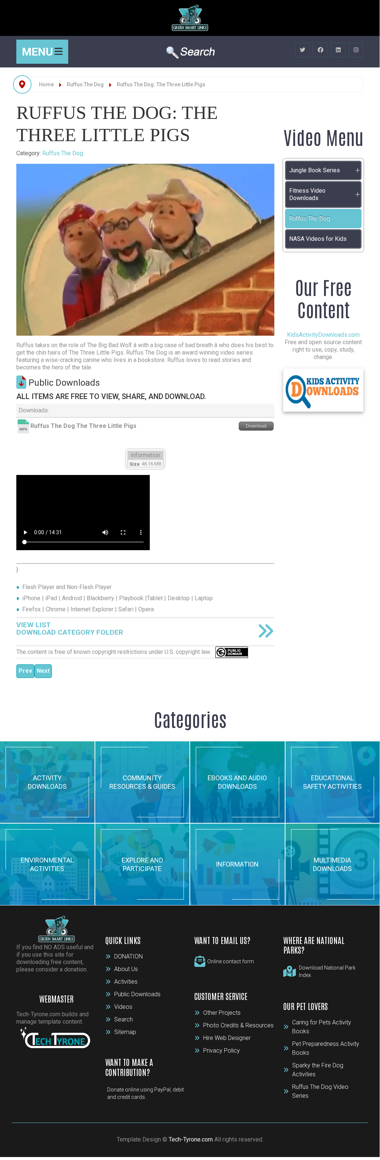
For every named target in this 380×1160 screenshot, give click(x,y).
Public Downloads (137, 994)
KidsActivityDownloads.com (323, 334)
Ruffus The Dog (62, 153)
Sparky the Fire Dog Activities (317, 1070)
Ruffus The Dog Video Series (320, 1091)
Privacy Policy (221, 1050)
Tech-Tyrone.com (191, 1139)
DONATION (128, 956)
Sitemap (125, 1032)
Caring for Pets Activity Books (321, 1027)
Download (256, 426)
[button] (357, 170)
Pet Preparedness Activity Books (325, 1048)
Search (123, 1019)
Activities (126, 981)
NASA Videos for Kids (318, 238)
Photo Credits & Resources (238, 1025)
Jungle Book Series (314, 170)
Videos (123, 1006)
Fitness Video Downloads (307, 194)
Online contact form (230, 961)
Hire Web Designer (227, 1037)
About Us (126, 969)
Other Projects (222, 1012)
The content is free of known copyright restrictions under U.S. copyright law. (115, 651)
